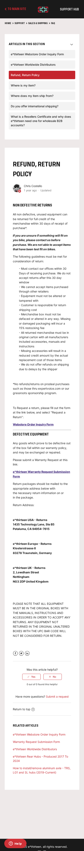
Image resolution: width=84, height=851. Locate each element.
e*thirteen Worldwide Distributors (33, 64)
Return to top (21, 709)
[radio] (31, 677)
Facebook (15, 653)
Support (19, 23)
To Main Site (16, 9)
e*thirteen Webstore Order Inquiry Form (37, 54)
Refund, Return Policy (25, 75)
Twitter (21, 653)
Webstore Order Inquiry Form (33, 424)
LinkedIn (27, 653)
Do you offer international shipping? (34, 106)
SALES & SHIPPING (38, 23)
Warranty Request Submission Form (36, 742)
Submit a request (57, 696)
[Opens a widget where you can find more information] (15, 844)
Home (8, 23)
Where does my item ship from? (32, 96)
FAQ (53, 23)
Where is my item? (23, 85)
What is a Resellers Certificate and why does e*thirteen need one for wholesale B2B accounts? (41, 121)
